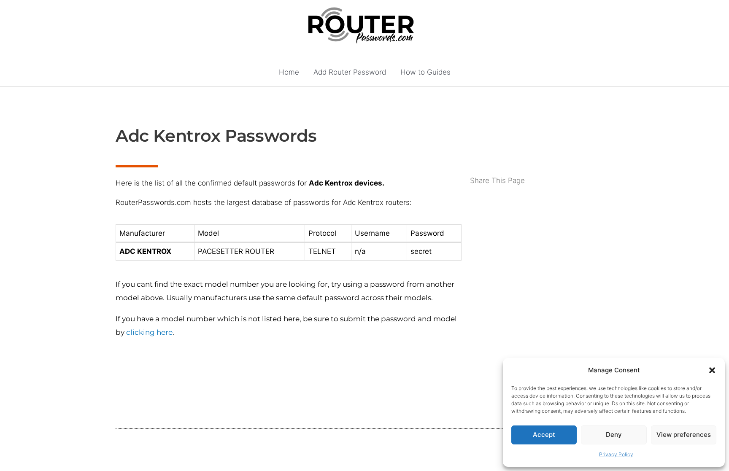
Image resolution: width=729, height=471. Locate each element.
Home (289, 72)
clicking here (149, 332)
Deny (614, 435)
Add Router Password (349, 72)
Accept (544, 435)
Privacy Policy (616, 454)
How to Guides (425, 72)
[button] (712, 370)
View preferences (683, 435)
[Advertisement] (541, 220)
